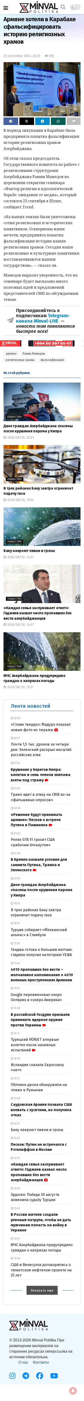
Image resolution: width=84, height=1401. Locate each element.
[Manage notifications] (73, 1390)
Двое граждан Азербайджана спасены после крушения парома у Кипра (41, 889)
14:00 (16, 1188)
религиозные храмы (20, 360)
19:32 (16, 903)
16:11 (16, 1033)
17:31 (16, 988)
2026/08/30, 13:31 (20, 687)
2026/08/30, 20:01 (20, 438)
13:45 (16, 1208)
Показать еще (42, 1290)
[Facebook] (39, 1375)
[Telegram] (25, 1375)
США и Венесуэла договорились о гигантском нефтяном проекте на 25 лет (41, 1269)
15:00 (16, 1098)
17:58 (16, 943)
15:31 (16, 1078)
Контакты (41, 1362)
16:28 (16, 1008)
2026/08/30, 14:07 (20, 625)
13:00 (16, 1258)
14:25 (16, 1138)
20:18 (16, 853)
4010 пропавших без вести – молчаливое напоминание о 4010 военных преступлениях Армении (42, 974)
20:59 (17, 808)
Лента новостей (30, 706)
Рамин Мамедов (34, 353)
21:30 (16, 788)
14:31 (16, 1123)
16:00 (17, 1058)
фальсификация (52, 360)
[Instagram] (12, 1375)
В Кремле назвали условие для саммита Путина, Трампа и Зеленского (39, 864)
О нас (23, 1362)
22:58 (16, 718)
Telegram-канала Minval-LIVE (43, 318)
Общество (14, 416)
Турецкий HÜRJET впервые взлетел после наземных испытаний (35, 1044)
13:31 (16, 1238)
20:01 (16, 878)
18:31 (16, 923)
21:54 (16, 763)
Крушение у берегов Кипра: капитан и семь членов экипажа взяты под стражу (40, 774)
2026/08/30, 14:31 (20, 557)
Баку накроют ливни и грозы (29, 550)
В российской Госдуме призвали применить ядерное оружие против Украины (40, 1019)
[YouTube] (54, 1375)
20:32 (16, 833)
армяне (11, 353)
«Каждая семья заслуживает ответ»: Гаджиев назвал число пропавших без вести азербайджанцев (38, 613)
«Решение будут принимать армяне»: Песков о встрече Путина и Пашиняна (36, 819)
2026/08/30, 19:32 (20, 500)
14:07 (16, 1158)
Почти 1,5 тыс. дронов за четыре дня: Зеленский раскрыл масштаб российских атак (41, 749)
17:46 (16, 963)
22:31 (16, 738)
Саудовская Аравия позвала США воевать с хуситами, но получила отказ (41, 1109)
